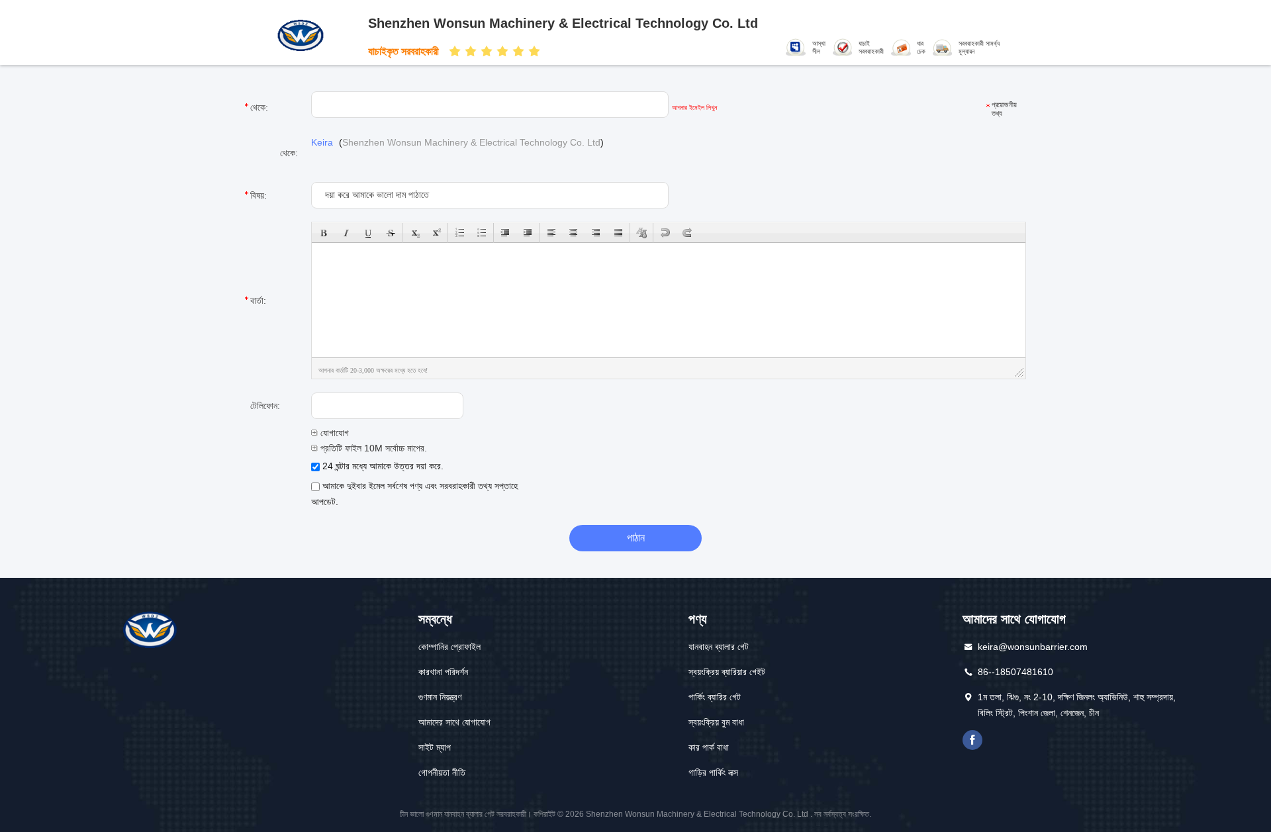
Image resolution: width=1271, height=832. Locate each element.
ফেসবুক (972, 740)
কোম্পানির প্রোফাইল (449, 646)
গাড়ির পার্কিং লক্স (713, 772)
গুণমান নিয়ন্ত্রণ (439, 697)
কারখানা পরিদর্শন (443, 672)
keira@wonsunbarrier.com (1033, 646)
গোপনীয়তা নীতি (441, 772)
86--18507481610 (1015, 672)
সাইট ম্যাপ (434, 747)
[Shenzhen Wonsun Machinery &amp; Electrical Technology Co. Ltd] (303, 34)
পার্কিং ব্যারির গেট (714, 697)
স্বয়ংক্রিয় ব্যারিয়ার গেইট (726, 672)
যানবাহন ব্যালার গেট (718, 646)
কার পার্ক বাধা (708, 747)
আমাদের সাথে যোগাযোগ (454, 722)
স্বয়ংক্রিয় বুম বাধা (716, 722)
